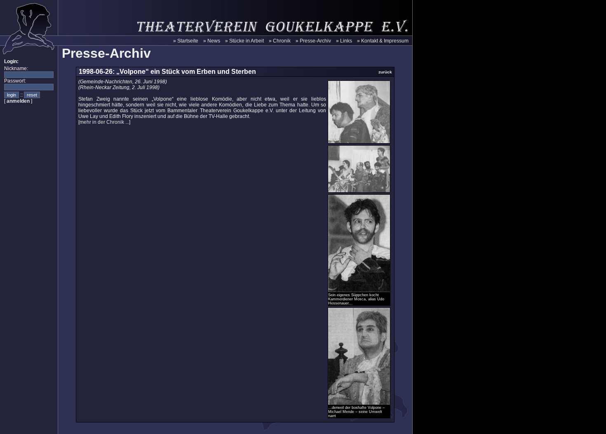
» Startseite (185, 41)
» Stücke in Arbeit (244, 41)
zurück (385, 72)
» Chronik (280, 41)
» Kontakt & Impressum (383, 41)
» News (211, 41)
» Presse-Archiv (313, 41)
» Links (344, 41)
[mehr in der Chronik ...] (104, 122)
